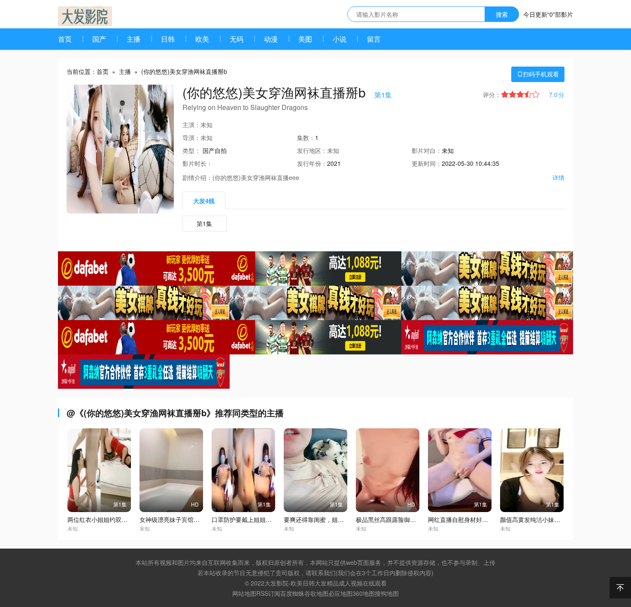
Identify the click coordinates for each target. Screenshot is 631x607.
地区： (312, 150)
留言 (374, 39)
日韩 (168, 39)
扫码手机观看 (538, 74)
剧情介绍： (197, 177)
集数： (306, 137)
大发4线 (204, 200)
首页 (65, 39)
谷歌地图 (316, 593)
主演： (191, 124)
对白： (427, 150)
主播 (133, 39)
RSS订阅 (268, 593)
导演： (191, 137)
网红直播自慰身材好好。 (461, 519)
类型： (191, 150)
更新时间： (427, 163)
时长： (197, 163)
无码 (236, 39)
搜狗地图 (387, 593)
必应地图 (340, 593)
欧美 (202, 39)
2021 (334, 163)
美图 (305, 39)
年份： (312, 163)
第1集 (204, 223)
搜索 (502, 14)
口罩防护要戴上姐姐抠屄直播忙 (254, 519)
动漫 (271, 39)
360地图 (363, 593)
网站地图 (244, 593)
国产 (99, 39)
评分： (492, 94)
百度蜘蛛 (292, 593)
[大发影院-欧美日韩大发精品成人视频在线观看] (85, 16)
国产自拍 (215, 150)
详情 (558, 177)
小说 (339, 39)
